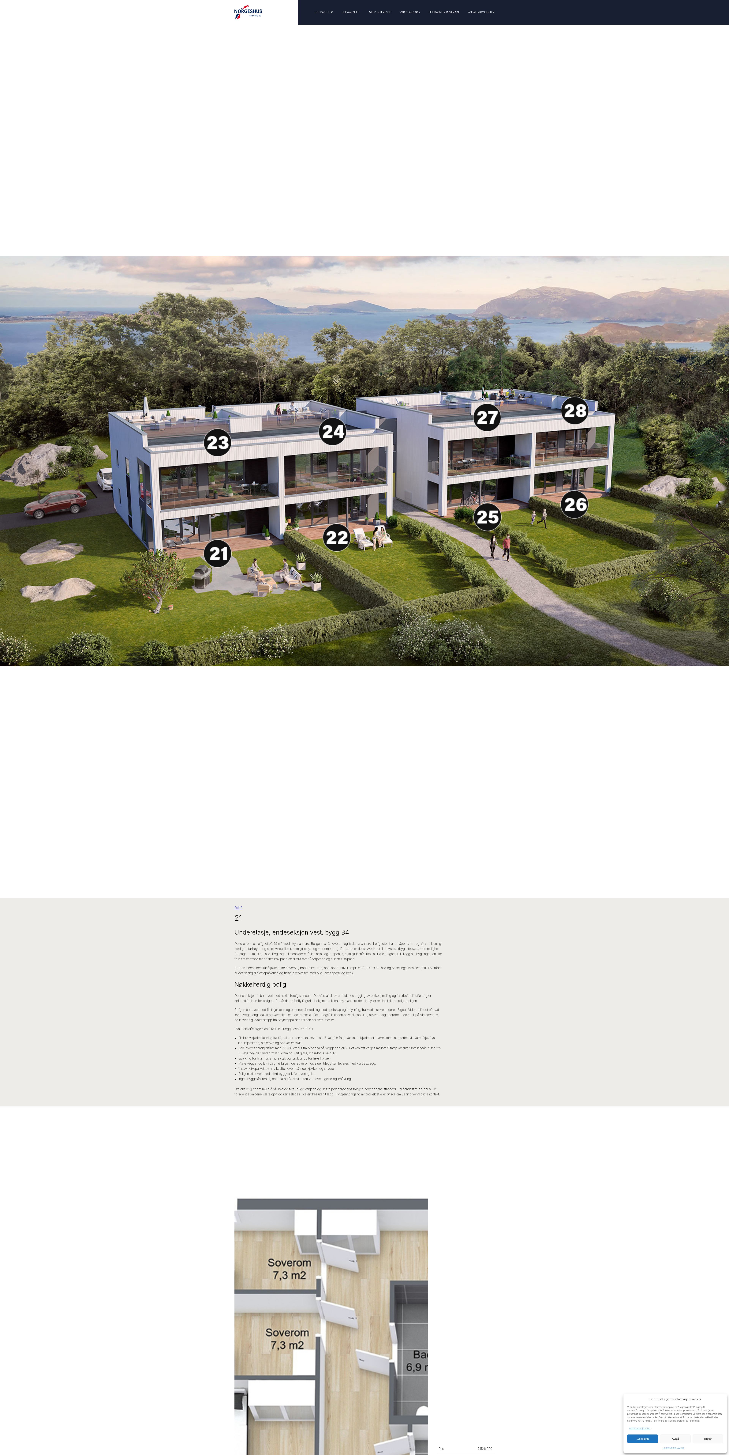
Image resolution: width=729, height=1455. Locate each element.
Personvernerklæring (673, 1447)
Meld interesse (380, 12)
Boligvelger (324, 12)
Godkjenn (643, 1438)
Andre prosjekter (481, 12)
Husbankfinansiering (444, 12)
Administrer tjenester (639, 1428)
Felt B (238, 908)
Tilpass (708, 1438)
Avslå (675, 1438)
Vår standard (410, 12)
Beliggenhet (351, 12)
